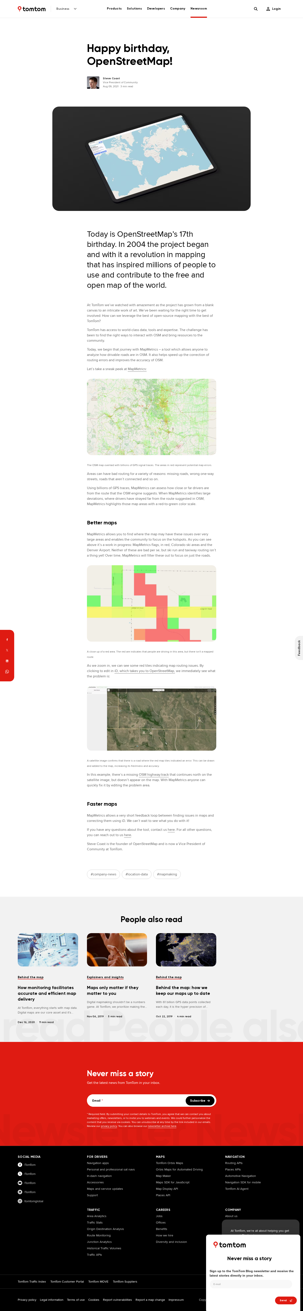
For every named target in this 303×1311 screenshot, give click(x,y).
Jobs (159, 1216)
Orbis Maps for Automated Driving (179, 1169)
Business (62, 9)
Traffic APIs (94, 1254)
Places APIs (233, 1169)
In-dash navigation (99, 1176)
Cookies (93, 1299)
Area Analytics (96, 1216)
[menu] (273, 9)
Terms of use (76, 1299)
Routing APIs (234, 1163)
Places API (163, 1195)
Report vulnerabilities (117, 1299)
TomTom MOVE (98, 1281)
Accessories (95, 1182)
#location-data (137, 874)
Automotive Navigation (240, 1176)
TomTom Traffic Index (32, 1281)
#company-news (103, 874)
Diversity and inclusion (171, 1242)
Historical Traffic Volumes (104, 1248)
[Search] (255, 8)
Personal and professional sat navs (111, 1169)
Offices (161, 1222)
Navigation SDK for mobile (243, 1182)
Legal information (51, 1299)
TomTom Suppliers (125, 1281)
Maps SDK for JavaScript (172, 1182)
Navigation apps (98, 1163)
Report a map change (150, 1299)
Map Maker (163, 1176)
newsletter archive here (162, 1126)
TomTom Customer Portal (67, 1281)
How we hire (164, 1235)
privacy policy (109, 1126)
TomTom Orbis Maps (169, 1163)
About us (231, 1216)
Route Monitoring (99, 1235)
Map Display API (167, 1188)
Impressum (176, 1299)
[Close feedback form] (292, 1241)
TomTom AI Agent (236, 1188)
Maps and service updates (105, 1188)
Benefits (161, 1229)
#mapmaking (167, 874)
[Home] (31, 9)
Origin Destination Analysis (105, 1229)
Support (92, 1195)
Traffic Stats (95, 1222)
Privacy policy (27, 1299)
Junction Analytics (99, 1242)
